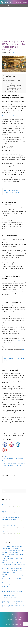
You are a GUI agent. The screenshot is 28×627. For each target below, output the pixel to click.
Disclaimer (9, 619)
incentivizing (17, 340)
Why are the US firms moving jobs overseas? (12, 81)
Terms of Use (14, 622)
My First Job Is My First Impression (12, 568)
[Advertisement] (14, 22)
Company (6, 456)
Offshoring (15, 116)
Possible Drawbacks (11, 91)
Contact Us (14, 617)
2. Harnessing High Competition (15, 85)
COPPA (21, 617)
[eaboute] (7, 2)
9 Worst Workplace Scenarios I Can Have (14, 579)
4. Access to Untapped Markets (15, 88)
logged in (12, 479)
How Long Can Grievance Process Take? (13, 589)
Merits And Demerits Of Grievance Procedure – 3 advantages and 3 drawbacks (11, 597)
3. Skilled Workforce (12, 86)
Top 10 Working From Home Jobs (11, 562)
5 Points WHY (9, 83)
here (23, 349)
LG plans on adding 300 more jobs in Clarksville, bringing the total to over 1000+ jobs (13, 465)
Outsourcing (5, 116)
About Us (7, 617)
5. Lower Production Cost (13, 89)
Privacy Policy (17, 619)
